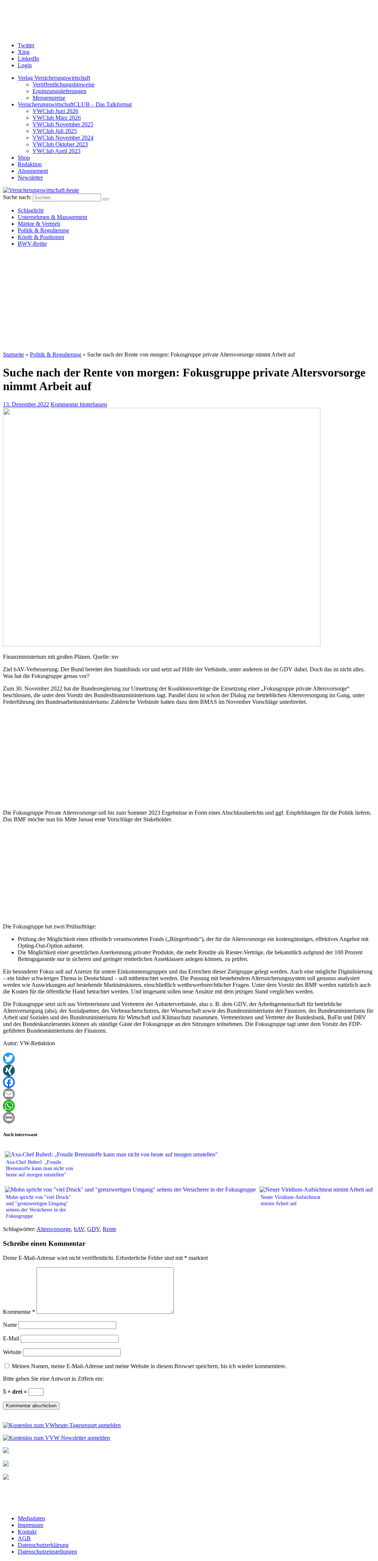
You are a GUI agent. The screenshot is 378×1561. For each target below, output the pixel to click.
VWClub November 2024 (62, 137)
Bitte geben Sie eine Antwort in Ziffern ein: (53, 1379)
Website (12, 1352)
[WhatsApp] (189, 1106)
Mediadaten (31, 1518)
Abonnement (33, 171)
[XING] (189, 1070)
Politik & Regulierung (43, 230)
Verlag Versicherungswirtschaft (54, 78)
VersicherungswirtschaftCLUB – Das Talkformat (75, 104)
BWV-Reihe (32, 244)
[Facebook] (189, 1082)
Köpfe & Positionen (41, 237)
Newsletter (30, 177)
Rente (109, 1229)
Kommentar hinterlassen (79, 404)
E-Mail (11, 1338)
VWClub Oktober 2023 (60, 144)
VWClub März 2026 (56, 118)
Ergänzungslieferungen (59, 91)
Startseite (13, 354)
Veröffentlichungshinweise (63, 84)
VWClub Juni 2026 (55, 111)
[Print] (189, 1118)
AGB (24, 1538)
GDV (93, 1229)
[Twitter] (189, 1058)
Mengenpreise (48, 98)
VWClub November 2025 (62, 124)
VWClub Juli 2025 (54, 131)
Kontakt (27, 1531)
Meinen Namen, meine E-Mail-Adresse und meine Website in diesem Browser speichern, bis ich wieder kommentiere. (149, 1366)
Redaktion (30, 164)
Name (10, 1325)
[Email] (189, 1094)
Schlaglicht (31, 210)
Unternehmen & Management (52, 217)
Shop (24, 157)
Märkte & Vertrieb (39, 224)
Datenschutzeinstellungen (47, 1551)
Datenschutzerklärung (43, 1545)
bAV (79, 1229)
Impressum (30, 1525)
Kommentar (19, 1312)
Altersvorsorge (54, 1229)
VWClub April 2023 (56, 151)
